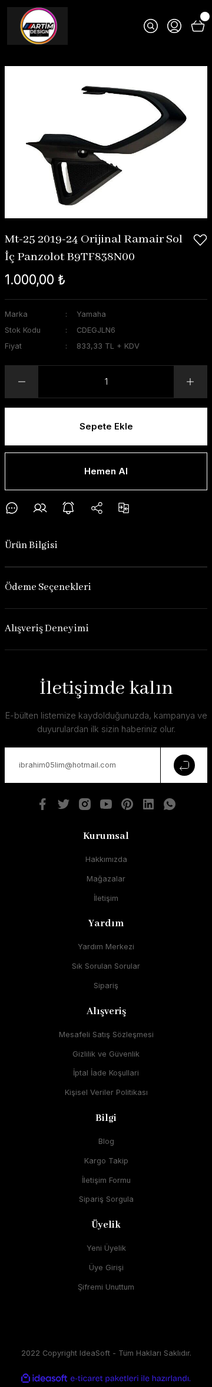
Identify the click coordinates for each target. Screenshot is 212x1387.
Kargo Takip (106, 1160)
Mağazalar (106, 878)
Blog (106, 1141)
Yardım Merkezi (106, 946)
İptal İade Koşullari (106, 1072)
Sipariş (106, 985)
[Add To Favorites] (200, 240)
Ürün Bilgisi (31, 545)
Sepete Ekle (106, 426)
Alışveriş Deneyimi (47, 628)
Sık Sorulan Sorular (106, 966)
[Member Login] (174, 26)
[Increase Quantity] (190, 382)
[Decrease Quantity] (21, 382)
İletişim (106, 898)
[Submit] (183, 765)
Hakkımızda (106, 859)
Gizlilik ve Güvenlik (106, 1054)
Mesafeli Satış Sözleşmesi (106, 1034)
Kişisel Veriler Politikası (106, 1092)
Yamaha (91, 314)
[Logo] (37, 26)
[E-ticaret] (104, 1378)
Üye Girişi (106, 1267)
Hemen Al (106, 471)
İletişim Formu (106, 1180)
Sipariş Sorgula (106, 1199)
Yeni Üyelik (106, 1248)
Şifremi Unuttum (106, 1287)
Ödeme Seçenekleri (48, 587)
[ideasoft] (44, 1378)
